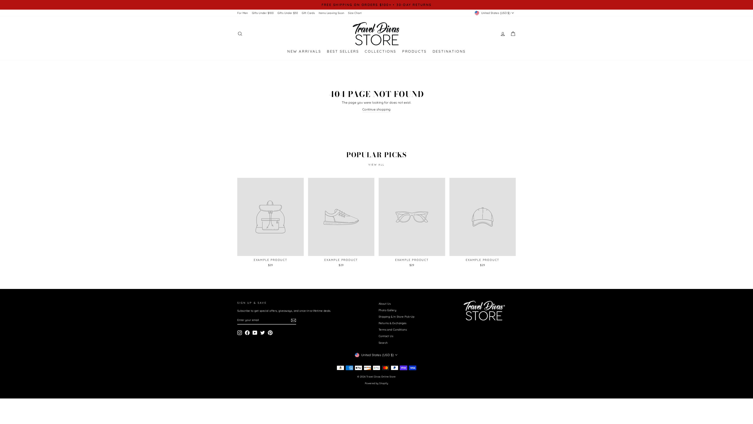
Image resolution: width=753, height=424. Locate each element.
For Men (242, 13)
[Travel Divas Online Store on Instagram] (239, 332)
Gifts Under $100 (263, 13)
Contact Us (386, 336)
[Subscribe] (293, 320)
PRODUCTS (414, 51)
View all (376, 164)
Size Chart (355, 13)
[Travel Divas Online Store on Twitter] (262, 332)
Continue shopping (376, 109)
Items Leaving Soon (331, 13)
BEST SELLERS (343, 51)
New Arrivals (304, 51)
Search (383, 342)
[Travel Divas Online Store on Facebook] (247, 332)
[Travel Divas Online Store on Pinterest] (270, 332)
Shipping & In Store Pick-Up (397, 316)
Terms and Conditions (393, 329)
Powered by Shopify (376, 383)
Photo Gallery (387, 310)
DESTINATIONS (449, 51)
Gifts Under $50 (287, 13)
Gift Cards (308, 13)
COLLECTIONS (380, 51)
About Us (385, 303)
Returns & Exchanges (393, 323)
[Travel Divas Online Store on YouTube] (255, 332)
